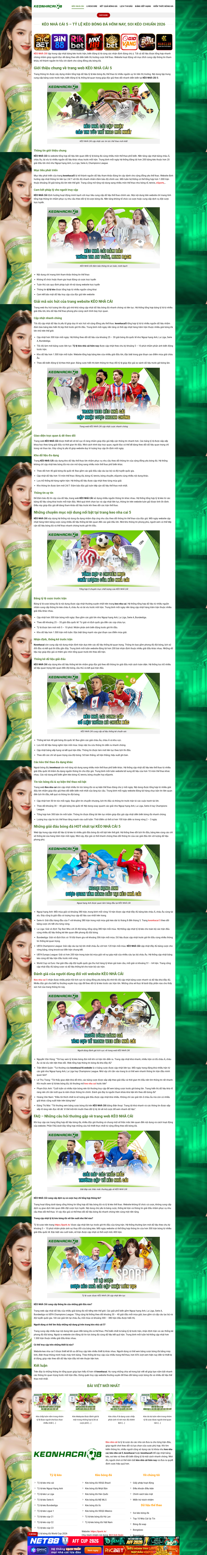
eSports (160, 182)
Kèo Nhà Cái (78, 6)
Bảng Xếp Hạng (143, 6)
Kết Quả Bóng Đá (108, 6)
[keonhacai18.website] (48, 6)
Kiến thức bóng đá (163, 6)
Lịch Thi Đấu (126, 6)
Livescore (91, 6)
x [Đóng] (32, 1534)
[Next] (174, 1412)
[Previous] (33, 1412)
